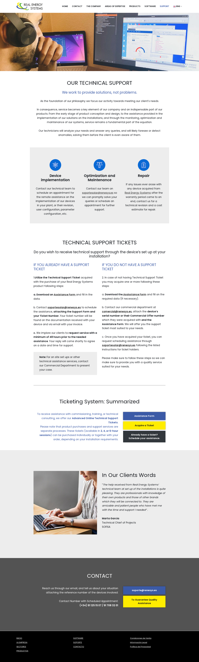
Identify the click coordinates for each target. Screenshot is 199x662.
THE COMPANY (93, 6)
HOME (65, 6)
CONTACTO (78, 646)
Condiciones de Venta (140, 638)
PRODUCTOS (22, 650)
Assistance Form (144, 416)
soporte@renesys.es (144, 590)
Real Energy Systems (138, 193)
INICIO (19, 638)
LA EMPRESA (21, 642)
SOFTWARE (150, 6)
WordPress (47, 658)
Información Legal (138, 642)
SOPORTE (77, 642)
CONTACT (77, 6)
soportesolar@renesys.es (97, 193)
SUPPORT (164, 6)
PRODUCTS (134, 6)
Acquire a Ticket (144, 425)
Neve (19, 658)
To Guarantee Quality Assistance (144, 601)
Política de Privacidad (140, 646)
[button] (181, 6)
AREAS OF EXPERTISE (115, 6)
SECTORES (21, 646)
